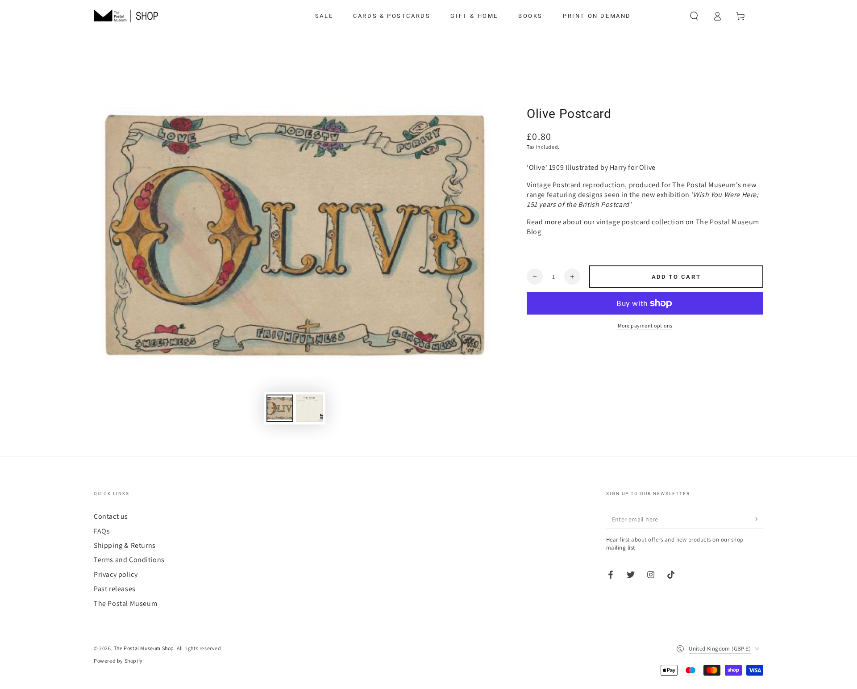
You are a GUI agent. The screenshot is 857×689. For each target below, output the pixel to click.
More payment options (645, 325)
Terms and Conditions (129, 559)
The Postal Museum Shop (144, 648)
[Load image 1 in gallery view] (279, 408)
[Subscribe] (758, 519)
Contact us (111, 516)
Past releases (115, 588)
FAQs (102, 531)
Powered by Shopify (118, 660)
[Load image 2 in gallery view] (309, 408)
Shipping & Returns (125, 545)
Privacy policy (115, 574)
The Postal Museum (125, 603)
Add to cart (676, 276)
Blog (534, 231)
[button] (694, 16)
